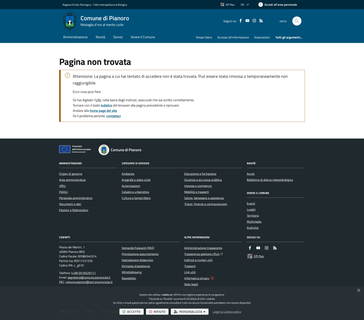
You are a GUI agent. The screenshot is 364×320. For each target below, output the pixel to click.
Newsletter (129, 278)
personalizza (194, 311)
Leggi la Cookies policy (227, 311)
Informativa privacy (196, 278)
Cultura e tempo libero (136, 198)
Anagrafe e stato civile (136, 180)
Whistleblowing (132, 272)
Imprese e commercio (198, 186)
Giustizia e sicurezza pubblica (203, 180)
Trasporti (190, 266)
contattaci (113, 115)
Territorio (253, 215)
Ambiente (128, 173)
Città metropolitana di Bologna (110, 5)
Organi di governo (70, 173)
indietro (106, 105)
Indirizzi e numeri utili (198, 260)
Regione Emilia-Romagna (77, 5)
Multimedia (254, 221)
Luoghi (251, 209)
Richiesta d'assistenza (136, 266)
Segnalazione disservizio (137, 260)
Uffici (62, 186)
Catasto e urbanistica (135, 192)
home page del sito (103, 110)
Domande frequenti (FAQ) (138, 248)
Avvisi (251, 173)
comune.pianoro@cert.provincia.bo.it (89, 282)
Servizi (118, 37)
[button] (296, 21)
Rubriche (252, 227)
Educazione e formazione (200, 173)
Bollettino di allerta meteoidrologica (270, 180)
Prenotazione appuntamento (140, 254)
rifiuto (161, 311)
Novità (100, 37)
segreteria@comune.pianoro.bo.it (89, 277)
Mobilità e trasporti (196, 192)
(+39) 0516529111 (83, 273)
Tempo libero (204, 37)
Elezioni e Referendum (73, 210)
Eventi (251, 203)
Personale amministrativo (75, 198)
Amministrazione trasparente (203, 248)
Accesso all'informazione (233, 37)
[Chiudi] (358, 290)
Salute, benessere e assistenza (204, 198)
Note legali (191, 284)
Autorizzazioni (131, 186)
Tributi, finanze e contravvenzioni (205, 204)
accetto (135, 311)
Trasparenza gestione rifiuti (203, 253)
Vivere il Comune (143, 37)
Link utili (190, 272)
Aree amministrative (72, 180)
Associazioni (262, 37)
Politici (63, 192)
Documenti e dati (70, 204)
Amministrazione (75, 37)
